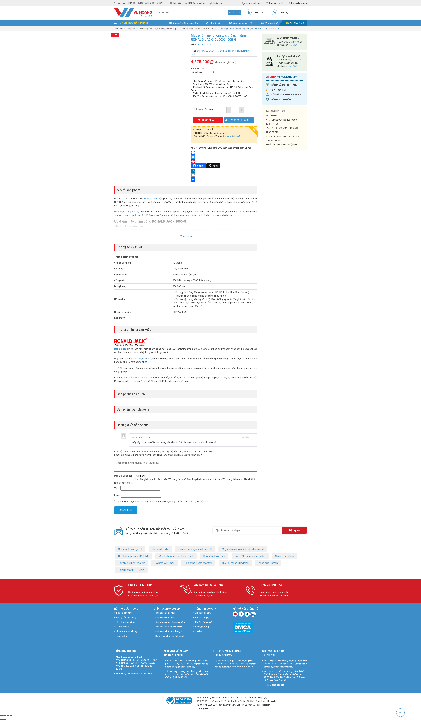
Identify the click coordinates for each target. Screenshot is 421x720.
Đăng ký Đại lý (122, 636)
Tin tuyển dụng (202, 627)
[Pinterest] (224, 161)
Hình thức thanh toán (126, 622)
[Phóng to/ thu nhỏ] (1, 715)
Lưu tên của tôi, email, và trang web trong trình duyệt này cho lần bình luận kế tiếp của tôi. (162, 501)
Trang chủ (119, 29)
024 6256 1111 (285, 128)
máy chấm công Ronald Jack (138, 377)
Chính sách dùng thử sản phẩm (170, 622)
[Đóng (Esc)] (11, 715)
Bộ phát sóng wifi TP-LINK (133, 556)
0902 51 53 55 (139, 673)
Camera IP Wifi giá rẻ (130, 549)
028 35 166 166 (283, 120)
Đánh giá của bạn (123, 476)
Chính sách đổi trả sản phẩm (168, 627)
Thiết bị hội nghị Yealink (131, 563)
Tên (117, 488)
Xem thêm (186, 236)
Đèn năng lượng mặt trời (198, 563)
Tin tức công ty (202, 617)
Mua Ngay (284, 220)
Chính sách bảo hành (165, 617)
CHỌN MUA (208, 120)
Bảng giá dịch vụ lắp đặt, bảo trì (170, 636)
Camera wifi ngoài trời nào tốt (195, 549)
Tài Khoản (258, 12)
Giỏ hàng (283, 12)
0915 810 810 (289, 136)
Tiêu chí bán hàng (124, 613)
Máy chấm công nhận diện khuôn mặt (243, 549)
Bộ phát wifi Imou (164, 563)
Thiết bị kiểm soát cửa (148, 29)
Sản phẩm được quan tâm (185, 23)
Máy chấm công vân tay (189, 29)
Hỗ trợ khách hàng (253, 3)
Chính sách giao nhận (165, 613)
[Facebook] (224, 153)
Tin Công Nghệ (297, 23)
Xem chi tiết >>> (231, 136)
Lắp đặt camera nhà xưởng (250, 556)
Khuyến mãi (215, 23)
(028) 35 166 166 (135, 660)
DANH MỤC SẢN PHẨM (133, 22)
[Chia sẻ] (8, 715)
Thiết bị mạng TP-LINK (131, 569)
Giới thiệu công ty (203, 613)
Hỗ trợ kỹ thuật (122, 627)
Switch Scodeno (284, 556)
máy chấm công (149, 198)
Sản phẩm (131, 29)
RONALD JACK (210, 29)
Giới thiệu (177, 3)
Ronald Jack (121, 349)
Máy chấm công (168, 29)
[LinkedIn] (224, 171)
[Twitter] (224, 157)
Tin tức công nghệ (203, 622)
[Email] (224, 175)
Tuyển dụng (218, 3)
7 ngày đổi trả (271, 23)
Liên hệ (198, 631)
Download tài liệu (276, 3)
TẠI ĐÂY (293, 45)
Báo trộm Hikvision (214, 556)
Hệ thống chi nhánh (197, 3)
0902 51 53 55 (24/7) (287, 144)
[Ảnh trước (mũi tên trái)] (1, 719)
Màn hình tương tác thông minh (176, 556)
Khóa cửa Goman (268, 563)
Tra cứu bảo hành (298, 3)
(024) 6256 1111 (133, 663)
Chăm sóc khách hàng (126, 631)
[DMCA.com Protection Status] (243, 627)
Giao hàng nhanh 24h (243, 23)
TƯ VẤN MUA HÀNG (238, 120)
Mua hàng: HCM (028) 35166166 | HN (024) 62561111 (142, 3)
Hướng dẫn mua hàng (126, 617)
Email (117, 495)
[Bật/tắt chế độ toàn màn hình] (4, 715)
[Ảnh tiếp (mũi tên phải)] (4, 719)
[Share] (224, 179)
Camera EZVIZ (160, 549)
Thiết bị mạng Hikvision (235, 563)
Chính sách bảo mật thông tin (169, 631)
